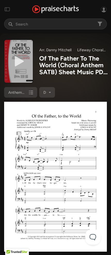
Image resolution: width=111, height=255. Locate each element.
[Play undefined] (18, 61)
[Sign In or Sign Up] (104, 9)
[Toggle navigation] (7, 9)
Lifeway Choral (90, 50)
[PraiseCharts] (55, 9)
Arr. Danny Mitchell (55, 50)
